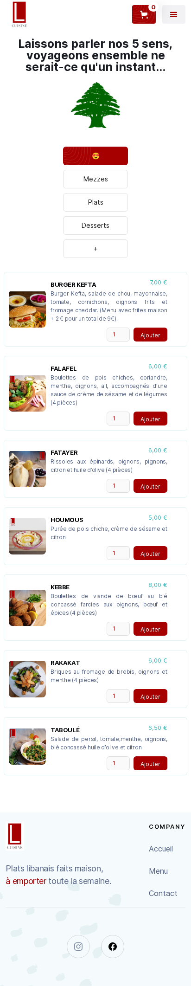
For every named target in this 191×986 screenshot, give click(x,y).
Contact (163, 893)
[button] (173, 14)
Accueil (161, 848)
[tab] (95, 156)
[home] (17, 14)
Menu (158, 871)
